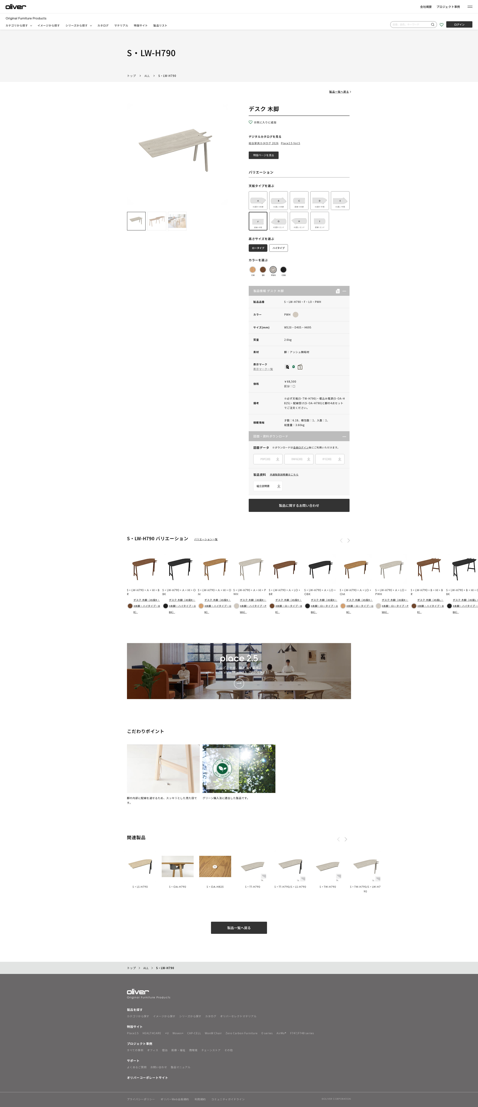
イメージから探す (49, 25)
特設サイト (141, 25)
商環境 (193, 1050)
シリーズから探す (77, 25)
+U (167, 1033)
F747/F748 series (302, 1033)
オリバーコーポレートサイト (147, 1077)
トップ (131, 76)
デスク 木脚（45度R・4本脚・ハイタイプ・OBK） (182, 606)
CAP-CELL (194, 1033)
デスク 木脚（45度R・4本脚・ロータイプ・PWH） (395, 606)
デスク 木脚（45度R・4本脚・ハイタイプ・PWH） (253, 606)
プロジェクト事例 (448, 7)
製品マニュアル (180, 1067)
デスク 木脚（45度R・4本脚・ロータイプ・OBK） (324, 606)
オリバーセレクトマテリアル (238, 1016)
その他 (228, 1050)
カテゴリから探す (17, 25)
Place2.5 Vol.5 (290, 143)
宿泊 (165, 1050)
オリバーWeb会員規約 (175, 1099)
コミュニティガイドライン (228, 1099)
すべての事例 (135, 1050)
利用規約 (200, 1099)
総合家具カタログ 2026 (264, 143)
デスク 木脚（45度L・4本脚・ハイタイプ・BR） (430, 606)
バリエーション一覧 (206, 539)
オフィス (152, 1050)
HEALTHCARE (151, 1033)
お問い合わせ (158, 1067)
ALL (147, 76)
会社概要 (426, 7)
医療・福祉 (178, 1050)
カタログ (103, 25)
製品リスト (160, 25)
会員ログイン (301, 447)
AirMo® (281, 1033)
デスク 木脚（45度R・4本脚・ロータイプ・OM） (359, 606)
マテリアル (121, 25)
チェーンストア (211, 1050)
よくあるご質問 (137, 1067)
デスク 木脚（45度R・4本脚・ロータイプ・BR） (288, 606)
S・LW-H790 (167, 76)
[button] (343, 291)
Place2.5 (133, 1033)
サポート (133, 1060)
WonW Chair (213, 1033)
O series (267, 1033)
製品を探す (135, 1009)
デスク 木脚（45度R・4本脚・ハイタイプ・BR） (147, 606)
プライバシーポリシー (141, 1099)
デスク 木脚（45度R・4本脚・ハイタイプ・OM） (217, 606)
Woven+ (178, 1033)
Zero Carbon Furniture (242, 1033)
